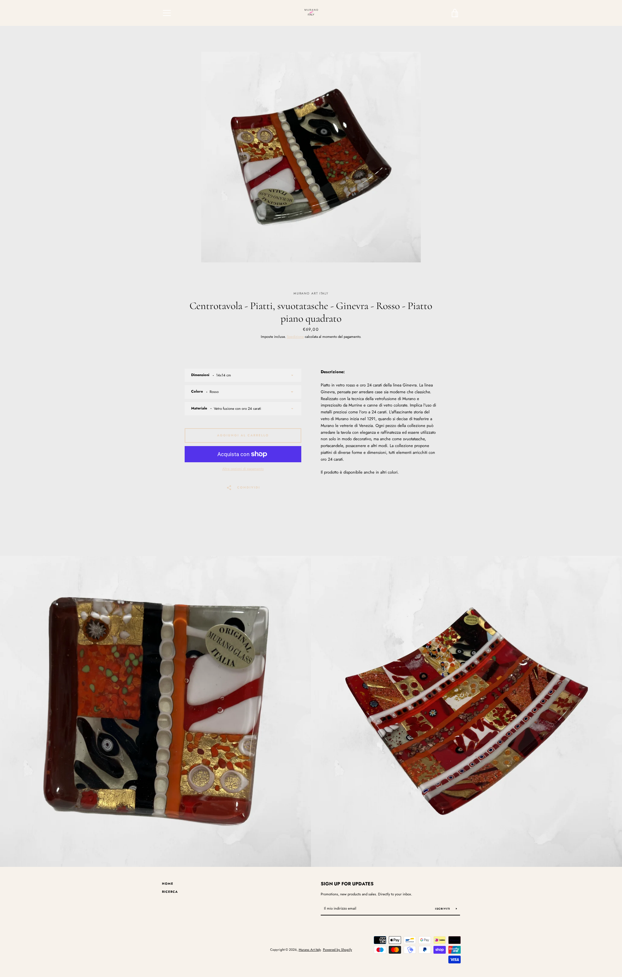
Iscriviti (443, 909)
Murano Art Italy (310, 949)
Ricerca (170, 892)
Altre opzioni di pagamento (243, 468)
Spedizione (295, 336)
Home (167, 883)
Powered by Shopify (337, 949)
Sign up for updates (347, 883)
